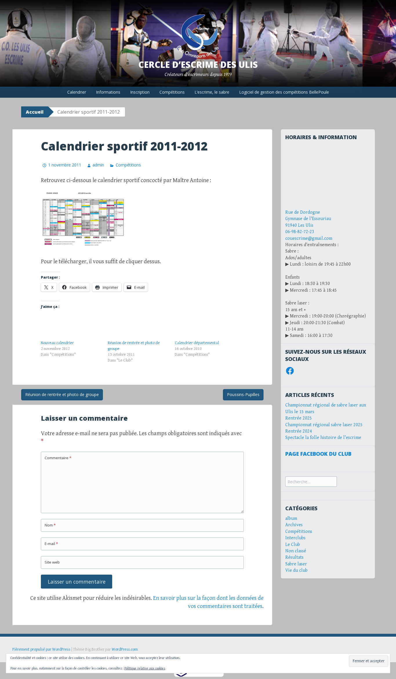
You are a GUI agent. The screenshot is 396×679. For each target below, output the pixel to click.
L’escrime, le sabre (212, 92)
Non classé (295, 551)
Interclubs (295, 538)
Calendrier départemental (197, 343)
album (291, 518)
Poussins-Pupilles (243, 394)
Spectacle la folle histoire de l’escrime (323, 437)
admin (98, 165)
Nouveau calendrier (57, 343)
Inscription (140, 92)
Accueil (34, 112)
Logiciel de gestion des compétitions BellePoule (284, 92)
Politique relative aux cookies (144, 668)
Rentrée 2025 (298, 418)
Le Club (292, 544)
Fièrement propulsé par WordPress (41, 649)
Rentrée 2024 (298, 431)
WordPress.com (125, 649)
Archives (294, 525)
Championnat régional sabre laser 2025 (324, 425)
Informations (108, 92)
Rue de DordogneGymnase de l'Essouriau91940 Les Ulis (308, 219)
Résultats (294, 557)
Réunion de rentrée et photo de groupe (62, 394)
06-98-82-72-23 (299, 232)
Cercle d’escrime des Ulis (198, 64)
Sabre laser (296, 564)
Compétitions (172, 92)
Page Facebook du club (318, 453)
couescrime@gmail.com (308, 238)
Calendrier (76, 92)
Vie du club (296, 570)
